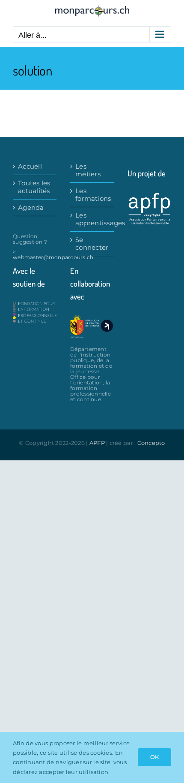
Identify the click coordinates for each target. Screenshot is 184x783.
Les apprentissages (92, 219)
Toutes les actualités (34, 187)
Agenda (31, 208)
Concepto (151, 442)
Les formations (92, 195)
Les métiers (88, 170)
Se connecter (91, 243)
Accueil (30, 166)
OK (154, 756)
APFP (97, 442)
